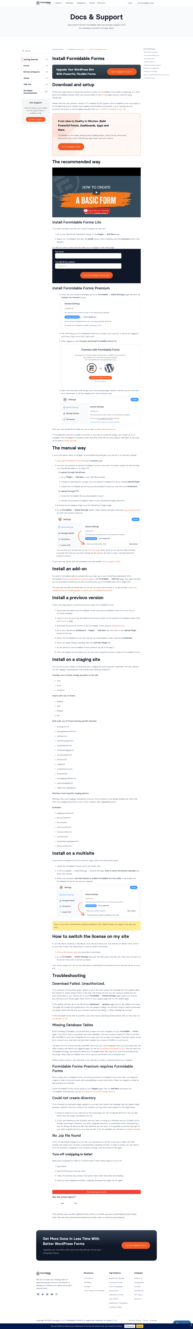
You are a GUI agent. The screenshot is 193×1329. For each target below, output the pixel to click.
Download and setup (73, 84)
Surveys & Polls (115, 1282)
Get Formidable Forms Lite (96, 275)
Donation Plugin (115, 1307)
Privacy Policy (135, 1320)
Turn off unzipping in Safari (72, 1154)
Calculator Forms (116, 1295)
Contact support (36, 119)
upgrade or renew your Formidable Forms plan (92, 590)
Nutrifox (137, 1299)
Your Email (59, 252)
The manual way (69, 448)
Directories (113, 1290)
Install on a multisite (73, 853)
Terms (145, 1320)
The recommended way (76, 162)
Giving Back (139, 1282)
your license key (131, 510)
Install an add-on (69, 569)
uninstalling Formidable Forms (112, 1048)
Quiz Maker (114, 1299)
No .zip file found (66, 1135)
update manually (133, 1129)
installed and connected (79, 579)
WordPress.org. (118, 626)
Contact (87, 1286)
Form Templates (116, 1286)
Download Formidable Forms (69, 461)
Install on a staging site (76, 659)
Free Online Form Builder (94, 1290)
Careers (137, 1286)
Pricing (104, 95)
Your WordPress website (65, 262)
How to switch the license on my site (90, 936)
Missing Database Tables (72, 1025)
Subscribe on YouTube (98, 210)
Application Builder (117, 1278)
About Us (138, 1278)
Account (64, 621)
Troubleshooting (69, 975)
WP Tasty (138, 1295)
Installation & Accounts (76, 49)
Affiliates (87, 1282)
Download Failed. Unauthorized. (78, 983)
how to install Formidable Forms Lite (110, 109)
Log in (130, 3)
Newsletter (139, 1290)
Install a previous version (77, 597)
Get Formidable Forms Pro (122, 72)
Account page (94, 550)
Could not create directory (74, 1098)
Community (88, 1278)
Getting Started (57, 49)
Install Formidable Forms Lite (76, 222)
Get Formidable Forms (146, 3)
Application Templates (118, 1303)
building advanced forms (105, 429)
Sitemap (153, 1320)
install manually (70, 440)
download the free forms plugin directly (98, 1091)
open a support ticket (111, 561)
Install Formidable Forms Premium (81, 288)
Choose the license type (67, 952)
